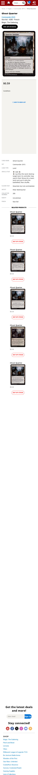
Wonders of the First (10, 758)
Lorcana (6, 746)
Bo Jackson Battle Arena (11, 755)
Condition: (7, 91)
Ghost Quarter (16, 212)
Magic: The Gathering (10, 739)
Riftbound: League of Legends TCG (15, 752)
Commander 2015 (8, 17)
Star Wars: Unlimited (10, 761)
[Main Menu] (3, 3)
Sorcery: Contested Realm (12, 768)
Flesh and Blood (8, 743)
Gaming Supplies (9, 771)
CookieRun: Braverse (10, 765)
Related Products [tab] (19, 207)
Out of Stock (18, 241)
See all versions (9, 27)
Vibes (5, 749)
